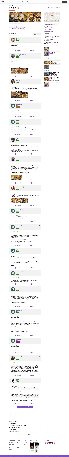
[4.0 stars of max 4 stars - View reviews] (11, 8)
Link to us (19, 445)
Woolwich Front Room (55, 65)
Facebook (47, 33)
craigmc (58, 36)
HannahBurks (18, 158)
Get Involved (11, 451)
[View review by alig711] (13, 122)
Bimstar (15, 35)
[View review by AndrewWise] (13, 358)
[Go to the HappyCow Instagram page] (54, 443)
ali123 (17, 38)
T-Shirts (25, 442)
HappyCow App (34, 440)
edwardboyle (18, 104)
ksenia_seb (18, 288)
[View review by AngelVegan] (13, 311)
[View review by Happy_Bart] (13, 81)
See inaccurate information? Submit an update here (18, 425)
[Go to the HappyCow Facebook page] (45, 443)
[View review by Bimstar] (13, 380)
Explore (10, 1)
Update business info (49, 37)
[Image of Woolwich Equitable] (46, 58)
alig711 (17, 120)
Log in (65, 1)
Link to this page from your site (14, 427)
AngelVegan (18, 310)
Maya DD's (53, 48)
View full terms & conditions (14, 431)
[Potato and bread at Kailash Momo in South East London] (13, 200)
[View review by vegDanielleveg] (13, 273)
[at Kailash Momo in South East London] (13, 70)
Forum (10, 447)
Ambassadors (11, 444)
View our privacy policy (13, 417)
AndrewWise (18, 356)
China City (53, 52)
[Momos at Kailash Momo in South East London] (19, 200)
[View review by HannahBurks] (13, 159)
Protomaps (48, 20)
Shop (23, 1)
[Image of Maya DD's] (46, 49)
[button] (52, 16)
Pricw (17, 249)
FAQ (18, 442)
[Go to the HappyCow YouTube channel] (48, 443)
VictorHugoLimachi (52, 42)
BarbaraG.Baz (18, 187)
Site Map (18, 447)
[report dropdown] (39, 38)
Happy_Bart (18, 80)
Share (49, 7)
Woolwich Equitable (54, 57)
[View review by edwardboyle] (13, 106)
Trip (53, 7)
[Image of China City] (46, 53)
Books (25, 444)
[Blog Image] (46, 74)
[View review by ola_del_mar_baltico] (13, 56)
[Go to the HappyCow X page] (50, 443)
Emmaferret (18, 225)
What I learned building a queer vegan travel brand (59, 82)
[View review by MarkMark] (13, 341)
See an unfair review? (13, 429)
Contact (18, 444)
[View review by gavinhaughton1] (13, 211)
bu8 (16, 138)
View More (58, 45)
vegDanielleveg (19, 272)
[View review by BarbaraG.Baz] (13, 188)
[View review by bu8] (13, 139)
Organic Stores (17, 1)
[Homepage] (4, 1)
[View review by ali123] (13, 39)
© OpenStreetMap (52, 20)
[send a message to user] (18, 38)
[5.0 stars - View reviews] (51, 66)
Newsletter (11, 449)
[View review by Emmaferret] (13, 227)
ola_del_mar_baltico (20, 54)
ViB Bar (52, 61)
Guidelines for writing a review (14, 415)
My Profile (11, 442)
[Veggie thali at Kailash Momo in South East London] (25, 200)
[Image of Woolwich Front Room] (46, 67)
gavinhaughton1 (19, 209)
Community (29, 1)
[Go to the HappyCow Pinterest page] (52, 443)
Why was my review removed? (14, 413)
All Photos (36, 20)
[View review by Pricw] (13, 250)
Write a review (51, 53)
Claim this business (12, 423)
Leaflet (45, 20)
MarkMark (18, 339)
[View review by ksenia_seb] (13, 289)
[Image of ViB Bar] (46, 62)
